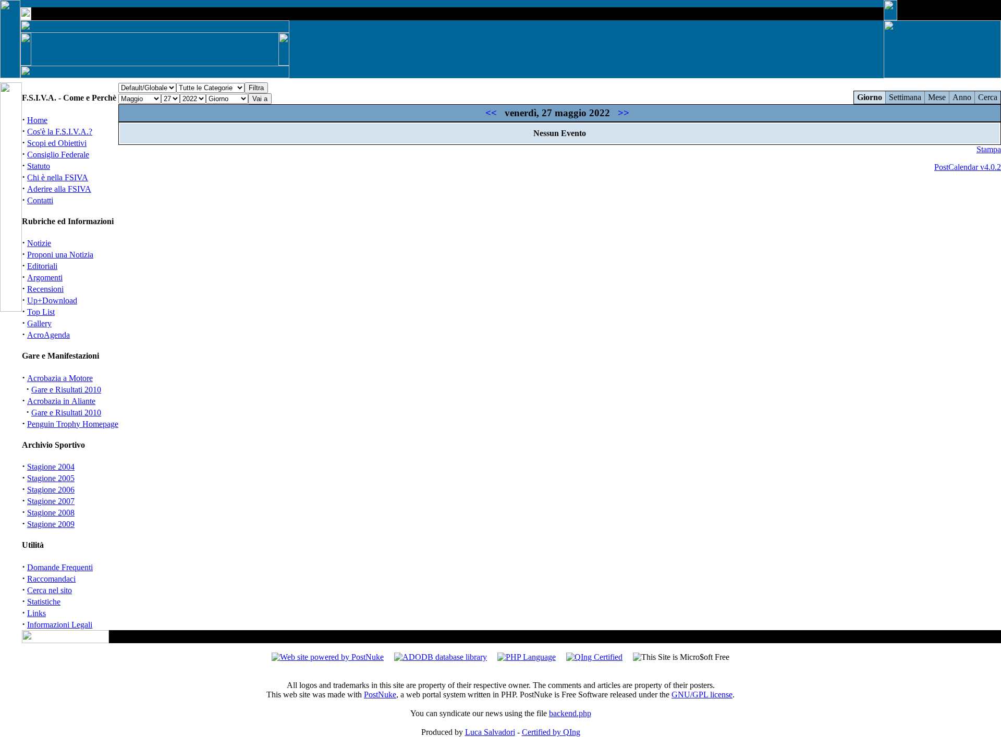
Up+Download (52, 300)
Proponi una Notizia (60, 254)
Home (37, 120)
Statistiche (43, 601)
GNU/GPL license (702, 694)
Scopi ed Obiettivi (57, 143)
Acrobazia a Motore (60, 378)
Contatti (40, 200)
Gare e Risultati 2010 (66, 389)
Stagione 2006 (51, 489)
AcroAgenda (48, 334)
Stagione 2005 (51, 478)
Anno (962, 97)
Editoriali (42, 266)
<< (491, 112)
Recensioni (45, 289)
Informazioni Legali (59, 624)
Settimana (905, 97)
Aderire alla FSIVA (59, 189)
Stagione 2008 (51, 512)
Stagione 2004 (51, 466)
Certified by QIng (551, 732)
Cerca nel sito (49, 590)
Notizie (39, 243)
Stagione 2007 (51, 501)
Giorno (869, 97)
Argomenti (45, 277)
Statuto (38, 166)
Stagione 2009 (51, 524)
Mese (937, 97)
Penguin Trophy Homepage (72, 424)
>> (623, 112)
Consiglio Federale (58, 154)
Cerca (987, 97)
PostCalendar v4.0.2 (967, 167)
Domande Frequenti (60, 567)
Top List (41, 312)
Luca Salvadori (490, 732)
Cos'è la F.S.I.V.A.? (59, 131)
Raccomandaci (51, 578)
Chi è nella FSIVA (57, 177)
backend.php (570, 713)
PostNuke (380, 694)
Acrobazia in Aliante (61, 401)
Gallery (39, 323)
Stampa (988, 149)
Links (36, 613)
